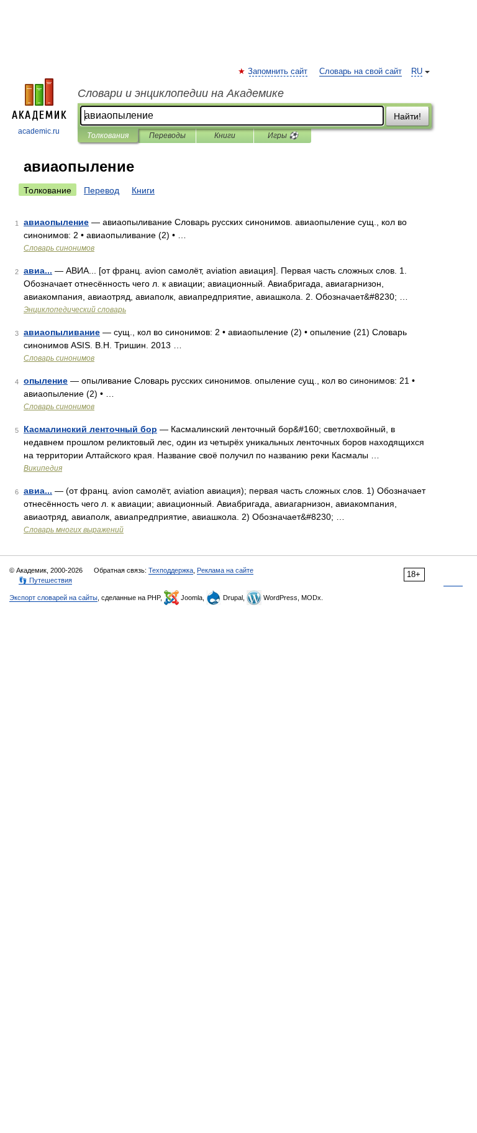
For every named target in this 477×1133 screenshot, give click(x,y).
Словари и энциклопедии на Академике (181, 93)
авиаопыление (56, 222)
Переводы (167, 135)
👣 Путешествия (45, 580)
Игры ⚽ (283, 135)
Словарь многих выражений (74, 529)
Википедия (43, 468)
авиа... (38, 270)
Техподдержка (170, 570)
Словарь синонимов (59, 248)
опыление (46, 381)
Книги (224, 135)
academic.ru (39, 131)
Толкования (108, 135)
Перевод (101, 190)
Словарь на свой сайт (360, 71)
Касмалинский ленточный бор (90, 429)
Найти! (407, 116)
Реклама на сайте (225, 570)
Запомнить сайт (278, 71)
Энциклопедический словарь (75, 309)
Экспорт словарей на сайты (53, 597)
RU (416, 71)
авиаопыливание (62, 332)
